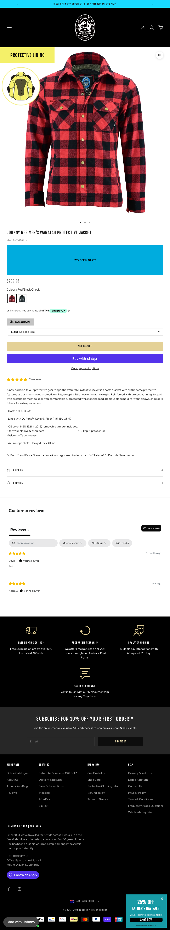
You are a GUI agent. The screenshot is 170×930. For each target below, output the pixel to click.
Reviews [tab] (19, 529)
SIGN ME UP (120, 741)
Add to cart (85, 346)
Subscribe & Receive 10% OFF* (58, 773)
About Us (12, 779)
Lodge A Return (138, 779)
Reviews (12, 792)
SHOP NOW (146, 920)
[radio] (12, 298)
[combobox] (85, 331)
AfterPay (44, 799)
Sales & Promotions (51, 786)
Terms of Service (97, 799)
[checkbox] (122, 543)
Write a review (151, 528)
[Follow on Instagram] (19, 889)
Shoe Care (94, 779)
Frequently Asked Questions (145, 805)
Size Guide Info (96, 773)
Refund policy (96, 792)
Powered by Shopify (96, 909)
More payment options (85, 368)
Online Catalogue (17, 773)
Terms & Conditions (140, 799)
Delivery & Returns (50, 779)
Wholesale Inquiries (140, 812)
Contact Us (135, 786)
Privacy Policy (137, 792)
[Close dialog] (162, 898)
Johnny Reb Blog (17, 786)
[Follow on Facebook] (9, 889)
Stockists (44, 792)
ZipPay (43, 805)
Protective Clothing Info (102, 786)
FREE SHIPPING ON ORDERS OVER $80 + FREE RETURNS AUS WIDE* (85, 3)
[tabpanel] (85, 569)
